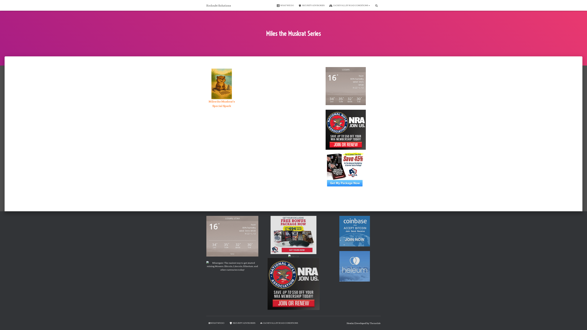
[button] (369, 5)
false (232, 254)
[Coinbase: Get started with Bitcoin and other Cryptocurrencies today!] (354, 231)
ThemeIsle (375, 323)
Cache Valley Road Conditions (350, 5)
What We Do (287, 5)
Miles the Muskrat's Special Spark (222, 103)
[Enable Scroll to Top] (581, 324)
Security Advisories (313, 5)
